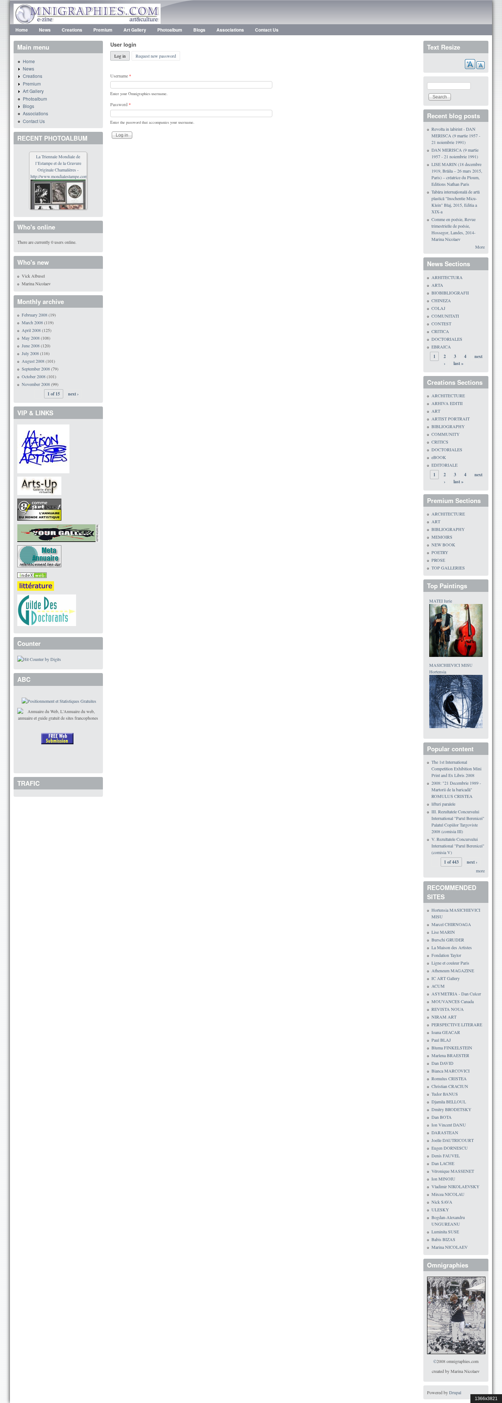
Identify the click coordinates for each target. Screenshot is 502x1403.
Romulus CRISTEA (449, 1078)
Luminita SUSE (445, 1231)
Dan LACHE (442, 1163)
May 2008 (31, 338)
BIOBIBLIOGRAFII (450, 293)
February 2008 (34, 315)
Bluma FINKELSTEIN (451, 1048)
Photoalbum (169, 29)
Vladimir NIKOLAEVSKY (455, 1186)
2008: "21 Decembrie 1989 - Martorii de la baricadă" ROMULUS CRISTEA (456, 789)
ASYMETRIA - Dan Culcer (456, 994)
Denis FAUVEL (445, 1155)
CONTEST (441, 323)
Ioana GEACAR (445, 1032)
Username (120, 76)
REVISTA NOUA (447, 1009)
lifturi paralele (443, 804)
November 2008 (36, 384)
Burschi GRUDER (447, 940)
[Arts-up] (39, 485)
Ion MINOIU (443, 1179)
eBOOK (438, 457)
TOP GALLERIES (448, 568)
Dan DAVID (442, 1063)
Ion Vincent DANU (448, 1125)
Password (120, 104)
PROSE (438, 560)
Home (21, 29)
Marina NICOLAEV (449, 1247)
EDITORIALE (444, 465)
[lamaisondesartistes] (43, 448)
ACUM (438, 986)
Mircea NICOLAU (448, 1194)
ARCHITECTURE (448, 395)
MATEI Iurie (440, 601)
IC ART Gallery (445, 978)
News (45, 29)
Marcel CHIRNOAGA (451, 924)
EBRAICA (441, 347)
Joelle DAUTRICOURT (452, 1140)
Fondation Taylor (446, 955)
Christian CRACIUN (449, 1086)
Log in (122, 56)
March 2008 (32, 322)
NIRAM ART (443, 1017)
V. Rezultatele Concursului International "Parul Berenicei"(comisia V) (457, 845)
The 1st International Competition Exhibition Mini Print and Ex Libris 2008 (456, 768)
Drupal (455, 1392)
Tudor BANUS (444, 1094)
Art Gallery (134, 29)
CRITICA (440, 331)
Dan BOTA (441, 1117)
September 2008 (36, 369)
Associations (230, 29)
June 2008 (31, 345)
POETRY (439, 552)
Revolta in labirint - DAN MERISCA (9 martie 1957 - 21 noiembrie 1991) (455, 135)
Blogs (199, 29)
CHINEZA (441, 300)
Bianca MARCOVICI (450, 1071)
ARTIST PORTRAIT (450, 419)
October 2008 (34, 376)
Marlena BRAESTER (450, 1055)
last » (458, 363)
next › (73, 394)
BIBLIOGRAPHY (448, 426)
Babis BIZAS (443, 1239)
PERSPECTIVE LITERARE (456, 1024)
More (480, 247)
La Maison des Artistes (451, 947)
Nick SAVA (441, 1202)
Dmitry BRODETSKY (451, 1109)
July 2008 (30, 353)
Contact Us (267, 29)
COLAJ (438, 308)
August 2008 (33, 361)
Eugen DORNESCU (449, 1148)
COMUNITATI (445, 316)
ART (435, 411)
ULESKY (440, 1209)
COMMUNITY (445, 434)
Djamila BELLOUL (448, 1101)
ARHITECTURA (447, 277)
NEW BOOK (443, 544)
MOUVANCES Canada (452, 1001)
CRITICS (439, 442)
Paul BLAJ (441, 1040)
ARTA (437, 285)
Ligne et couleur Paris (450, 963)
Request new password (156, 56)
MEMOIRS (441, 537)
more (480, 871)
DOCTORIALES (446, 339)
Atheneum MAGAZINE (452, 970)
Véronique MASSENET (452, 1171)
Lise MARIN (443, 932)
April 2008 (31, 330)
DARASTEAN (444, 1132)
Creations (72, 29)
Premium (102, 29)
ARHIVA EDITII (447, 403)
